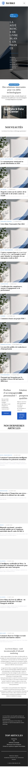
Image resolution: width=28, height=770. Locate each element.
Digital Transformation (7, 249)
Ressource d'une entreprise (14, 744)
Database (3, 316)
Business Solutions (6, 344)
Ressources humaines (6, 221)
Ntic (14, 740)
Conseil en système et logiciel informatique (14, 746)
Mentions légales (13, 755)
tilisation (14, 757)
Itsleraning (14, 739)
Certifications (4, 283)
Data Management (5, 374)
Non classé (3, 633)
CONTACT (6, 413)
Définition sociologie (14, 742)
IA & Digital (3, 189)
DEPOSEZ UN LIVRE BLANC (21, 416)
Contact (14, 759)
